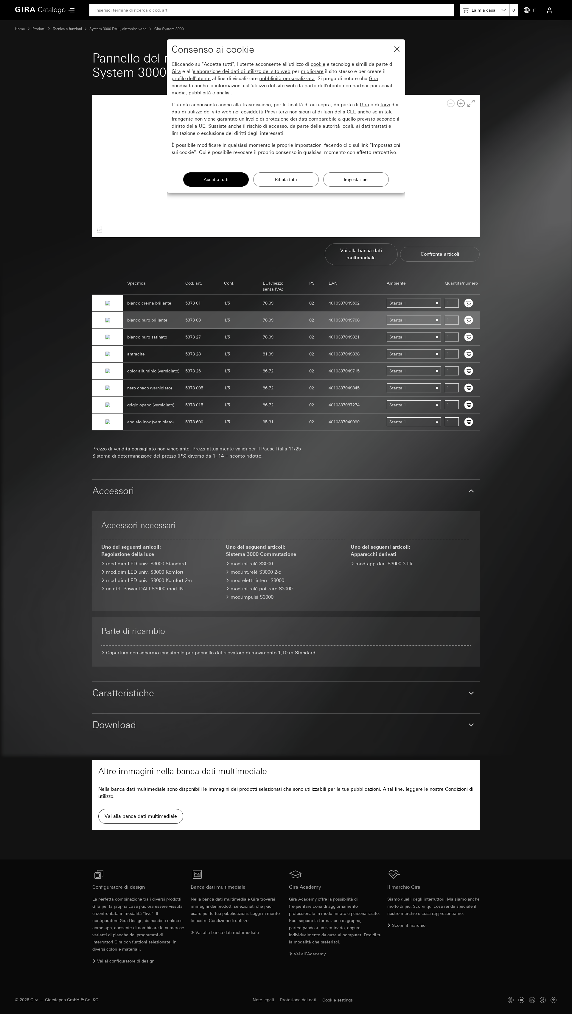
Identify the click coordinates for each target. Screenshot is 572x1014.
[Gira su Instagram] (510, 1000)
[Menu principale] (70, 10)
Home (20, 29)
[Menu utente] (549, 10)
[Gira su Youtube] (521, 1000)
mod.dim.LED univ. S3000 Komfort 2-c (149, 580)
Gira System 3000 (169, 29)
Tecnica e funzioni (67, 29)
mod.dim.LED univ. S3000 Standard (146, 564)
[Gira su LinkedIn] (532, 1000)
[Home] (40, 10)
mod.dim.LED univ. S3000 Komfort (145, 572)
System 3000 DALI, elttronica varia (118, 29)
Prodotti (38, 29)
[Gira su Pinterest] (553, 1000)
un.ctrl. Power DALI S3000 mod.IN (145, 589)
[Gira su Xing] (542, 1000)
